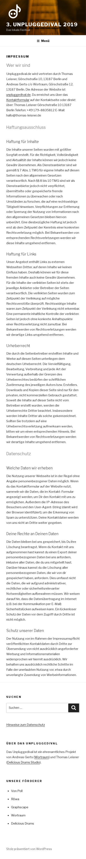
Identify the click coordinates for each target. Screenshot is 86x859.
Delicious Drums (22, 823)
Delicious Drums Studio (23, 762)
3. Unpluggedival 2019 (42, 24)
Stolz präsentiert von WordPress (29, 849)
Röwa (15, 799)
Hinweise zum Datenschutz (25, 725)
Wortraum (41, 757)
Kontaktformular (17, 100)
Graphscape (19, 807)
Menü (45, 41)
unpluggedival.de (18, 95)
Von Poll (17, 791)
